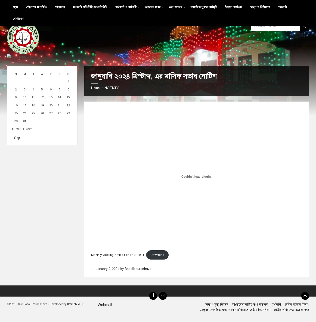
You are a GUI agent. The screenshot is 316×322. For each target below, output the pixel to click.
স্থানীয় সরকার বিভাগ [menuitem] (297, 305)
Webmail (105, 305)
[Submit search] (304, 26)
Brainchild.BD (75, 304)
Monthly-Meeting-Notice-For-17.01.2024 (117, 255)
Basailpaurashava (138, 269)
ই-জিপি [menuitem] (276, 305)
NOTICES (112, 88)
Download (157, 255)
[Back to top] (305, 296)
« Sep (16, 138)
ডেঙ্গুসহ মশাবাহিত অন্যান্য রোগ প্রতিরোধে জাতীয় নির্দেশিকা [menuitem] (235, 310)
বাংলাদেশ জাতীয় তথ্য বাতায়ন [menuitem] (250, 305)
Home (95, 88)
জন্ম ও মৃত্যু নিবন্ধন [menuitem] (216, 305)
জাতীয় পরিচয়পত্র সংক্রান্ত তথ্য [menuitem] (291, 310)
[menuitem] (15, 7)
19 (42, 105)
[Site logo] (23, 37)
